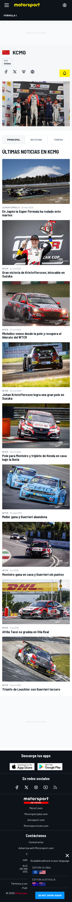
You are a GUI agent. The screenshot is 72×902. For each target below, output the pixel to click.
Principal (13, 139)
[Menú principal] (7, 5)
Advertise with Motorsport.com (36, 848)
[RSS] (55, 787)
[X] (14, 71)
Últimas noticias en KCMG (30, 152)
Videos (58, 139)
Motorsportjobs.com (36, 814)
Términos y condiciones (24, 883)
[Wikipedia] (23, 71)
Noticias (36, 139)
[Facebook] (6, 71)
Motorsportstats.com (36, 825)
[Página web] (32, 71)
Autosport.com (36, 819)
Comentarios (36, 842)
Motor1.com (36, 808)
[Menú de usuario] (64, 5)
